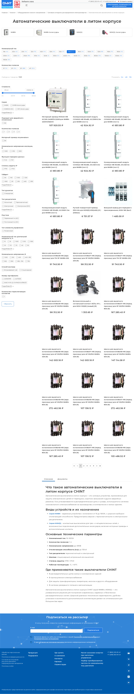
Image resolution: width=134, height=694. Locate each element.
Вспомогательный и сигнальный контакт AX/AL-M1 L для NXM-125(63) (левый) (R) (86, 303)
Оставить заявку (126, 1)
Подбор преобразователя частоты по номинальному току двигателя (92, 663)
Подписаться (93, 630)
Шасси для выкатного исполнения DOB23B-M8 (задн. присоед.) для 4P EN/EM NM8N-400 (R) (55, 353)
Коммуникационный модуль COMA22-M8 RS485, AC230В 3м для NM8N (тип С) (55, 164)
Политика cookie (8, 666)
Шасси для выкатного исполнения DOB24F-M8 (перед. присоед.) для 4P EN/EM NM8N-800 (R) (118, 401)
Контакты (58, 659)
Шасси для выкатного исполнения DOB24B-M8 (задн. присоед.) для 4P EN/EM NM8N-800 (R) (55, 401)
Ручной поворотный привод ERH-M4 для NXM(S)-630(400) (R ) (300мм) (87, 210)
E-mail (32, 627)
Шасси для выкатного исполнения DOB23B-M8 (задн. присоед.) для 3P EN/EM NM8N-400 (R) (117, 449)
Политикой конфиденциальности (86, 637)
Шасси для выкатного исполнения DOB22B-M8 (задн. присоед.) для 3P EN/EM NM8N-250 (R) (55, 305)
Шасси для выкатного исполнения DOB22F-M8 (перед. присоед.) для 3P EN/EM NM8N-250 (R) (87, 257)
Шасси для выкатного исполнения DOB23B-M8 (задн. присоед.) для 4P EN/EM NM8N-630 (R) (117, 353)
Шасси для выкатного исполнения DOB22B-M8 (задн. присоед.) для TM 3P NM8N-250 (55, 255)
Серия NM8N (54, 514)
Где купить (59, 653)
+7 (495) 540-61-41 (109, 1)
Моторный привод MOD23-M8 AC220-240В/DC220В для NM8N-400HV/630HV (56, 119)
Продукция (33, 653)
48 (126, 77)
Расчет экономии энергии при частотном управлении (92, 655)
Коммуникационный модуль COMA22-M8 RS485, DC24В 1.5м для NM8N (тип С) (117, 119)
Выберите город (28, 1)
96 (130, 77)
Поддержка (33, 656)
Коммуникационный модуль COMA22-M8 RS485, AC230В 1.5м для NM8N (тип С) (55, 210)
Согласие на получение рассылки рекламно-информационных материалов (12, 661)
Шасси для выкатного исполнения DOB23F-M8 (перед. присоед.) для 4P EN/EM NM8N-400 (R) (87, 353)
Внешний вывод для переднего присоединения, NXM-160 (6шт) (118, 209)
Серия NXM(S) (55, 523)
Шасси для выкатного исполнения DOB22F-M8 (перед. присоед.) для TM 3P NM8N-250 (118, 255)
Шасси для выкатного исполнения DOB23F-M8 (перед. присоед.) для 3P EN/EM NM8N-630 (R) (87, 449)
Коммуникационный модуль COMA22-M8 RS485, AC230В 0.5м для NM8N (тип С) (87, 119)
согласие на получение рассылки (51, 642)
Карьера (58, 661)
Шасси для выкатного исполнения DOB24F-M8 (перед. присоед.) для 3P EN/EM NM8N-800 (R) (118, 305)
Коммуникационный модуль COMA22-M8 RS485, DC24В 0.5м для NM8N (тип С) (86, 164)
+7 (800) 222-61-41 (94, 1)
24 (122, 77)
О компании (60, 656)
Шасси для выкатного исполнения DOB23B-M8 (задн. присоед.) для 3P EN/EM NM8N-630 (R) (86, 401)
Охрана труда (60, 664)
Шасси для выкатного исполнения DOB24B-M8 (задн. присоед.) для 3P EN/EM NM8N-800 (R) (55, 449)
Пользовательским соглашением (46, 639)
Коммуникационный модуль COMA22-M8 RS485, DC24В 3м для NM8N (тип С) (116, 164)
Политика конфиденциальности (13, 657)
